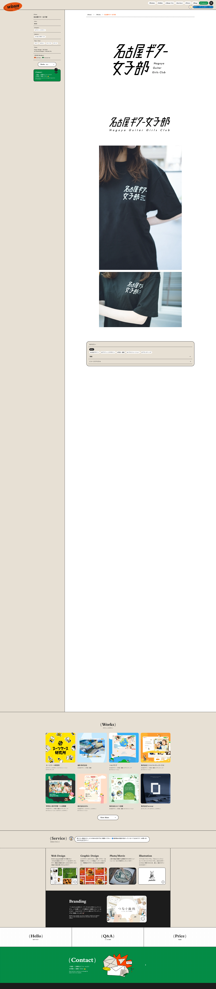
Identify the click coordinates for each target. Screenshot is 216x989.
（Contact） (203, 3)
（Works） (98, 14)
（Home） (89, 14)
